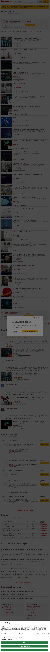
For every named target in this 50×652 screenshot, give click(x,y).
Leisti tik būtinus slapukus (25, 646)
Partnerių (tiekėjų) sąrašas (6, 639)
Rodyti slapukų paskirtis (24, 649)
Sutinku (24, 642)
